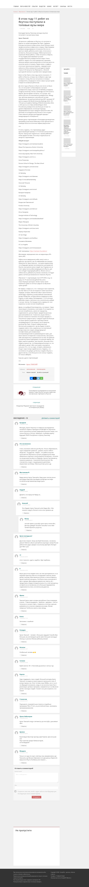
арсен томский (31, 372)
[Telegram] (38, 378)
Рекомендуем (41, 369)
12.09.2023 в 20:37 (24, 701)
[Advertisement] (36, 813)
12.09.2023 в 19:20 (24, 676)
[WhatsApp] (41, 378)
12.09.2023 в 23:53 (24, 718)
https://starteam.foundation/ (38, 251)
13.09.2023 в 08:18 (24, 733)
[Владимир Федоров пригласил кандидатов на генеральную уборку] (51, 408)
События (35, 6)
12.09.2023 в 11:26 (24, 618)
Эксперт (55, 6)
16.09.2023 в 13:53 (24, 752)
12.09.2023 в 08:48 (24, 491)
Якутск (70, 6)
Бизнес (49, 6)
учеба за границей (43, 372)
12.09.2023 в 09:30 (26, 505)
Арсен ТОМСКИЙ (31, 364)
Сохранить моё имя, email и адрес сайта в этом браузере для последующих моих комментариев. (37, 792)
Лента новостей (25, 6)
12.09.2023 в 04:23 (24, 474)
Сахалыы (63, 6)
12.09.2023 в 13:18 (24, 631)
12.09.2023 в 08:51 (24, 537)
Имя (16, 785)
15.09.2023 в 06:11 (29, 520)
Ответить (23, 438)
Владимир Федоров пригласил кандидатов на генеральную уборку (30, 406)
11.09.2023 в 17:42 (24, 445)
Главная (16, 6)
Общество (42, 6)
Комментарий (18, 771)
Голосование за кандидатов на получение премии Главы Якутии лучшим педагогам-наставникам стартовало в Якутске (42, 392)
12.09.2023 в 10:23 (24, 597)
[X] (34, 378)
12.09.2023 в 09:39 (24, 556)
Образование (31, 369)
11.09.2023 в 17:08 (24, 424)
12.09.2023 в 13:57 (24, 649)
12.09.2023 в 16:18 (24, 662)
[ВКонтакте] (31, 378)
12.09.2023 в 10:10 (24, 570)
